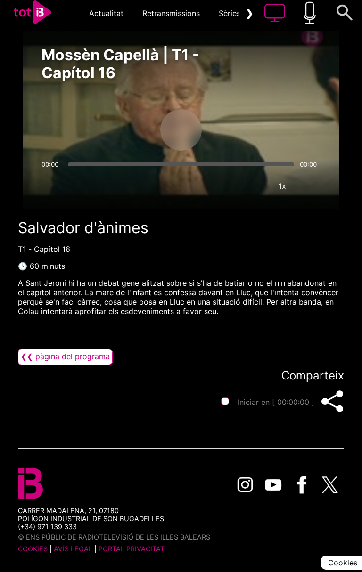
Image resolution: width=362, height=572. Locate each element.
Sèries (229, 13)
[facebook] (301, 484)
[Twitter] (330, 484)
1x (282, 186)
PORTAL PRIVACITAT (132, 549)
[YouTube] (273, 484)
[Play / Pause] (181, 130)
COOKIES (33, 549)
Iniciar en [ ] (276, 402)
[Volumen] (51, 186)
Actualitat (106, 13)
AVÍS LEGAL (73, 549)
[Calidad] (254, 186)
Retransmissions (171, 13)
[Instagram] (245, 484)
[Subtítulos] (226, 186)
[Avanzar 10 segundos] (230, 130)
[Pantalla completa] (311, 186)
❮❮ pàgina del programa (65, 356)
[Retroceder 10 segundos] (131, 130)
